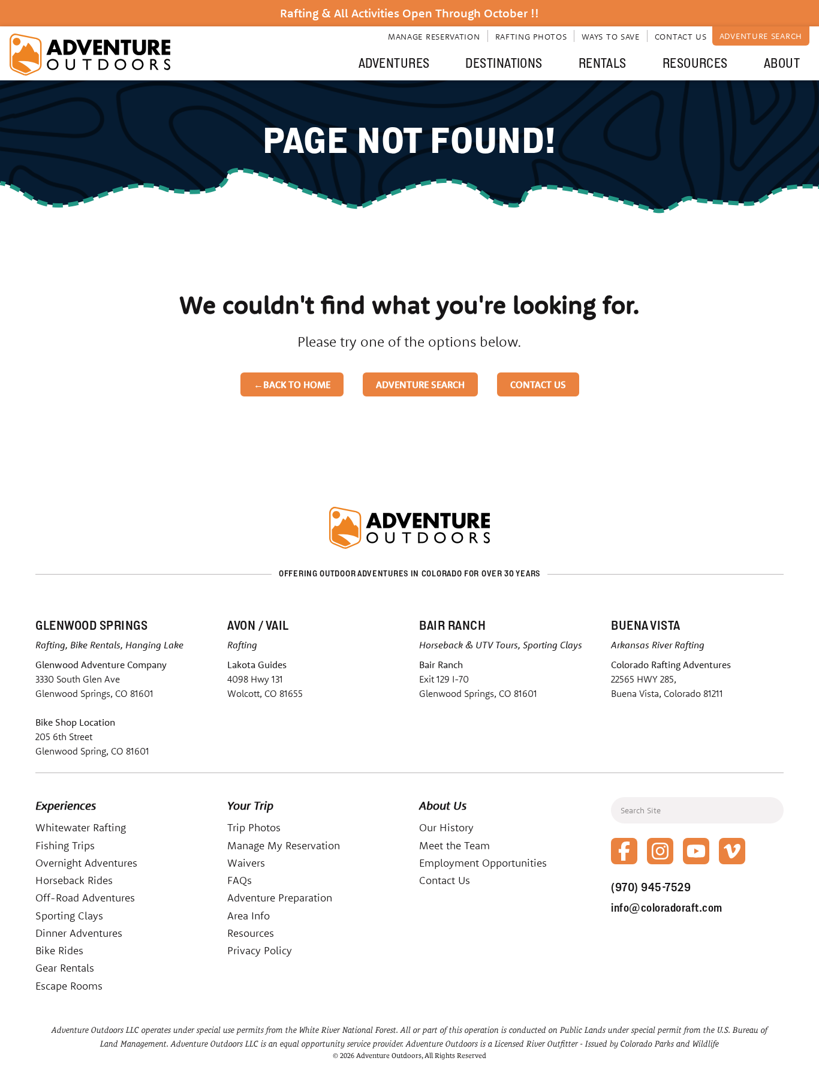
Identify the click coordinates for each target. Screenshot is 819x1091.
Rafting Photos (531, 36)
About (782, 63)
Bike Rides (59, 950)
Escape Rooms (69, 986)
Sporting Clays (69, 915)
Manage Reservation (434, 36)
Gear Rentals (64, 968)
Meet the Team (454, 845)
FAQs (239, 880)
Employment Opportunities (483, 863)
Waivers (246, 863)
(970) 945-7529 (651, 887)
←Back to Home (292, 384)
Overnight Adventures (86, 863)
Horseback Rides (74, 880)
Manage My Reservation (283, 845)
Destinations (503, 63)
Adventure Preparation (279, 897)
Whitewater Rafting (80, 827)
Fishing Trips (65, 845)
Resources (695, 63)
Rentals (603, 63)
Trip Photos (254, 827)
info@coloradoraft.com (666, 907)
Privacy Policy (259, 950)
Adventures (394, 63)
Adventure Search (760, 36)
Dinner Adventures (78, 933)
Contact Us (681, 36)
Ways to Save (610, 36)
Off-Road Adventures (85, 897)
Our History (446, 827)
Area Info (248, 915)
